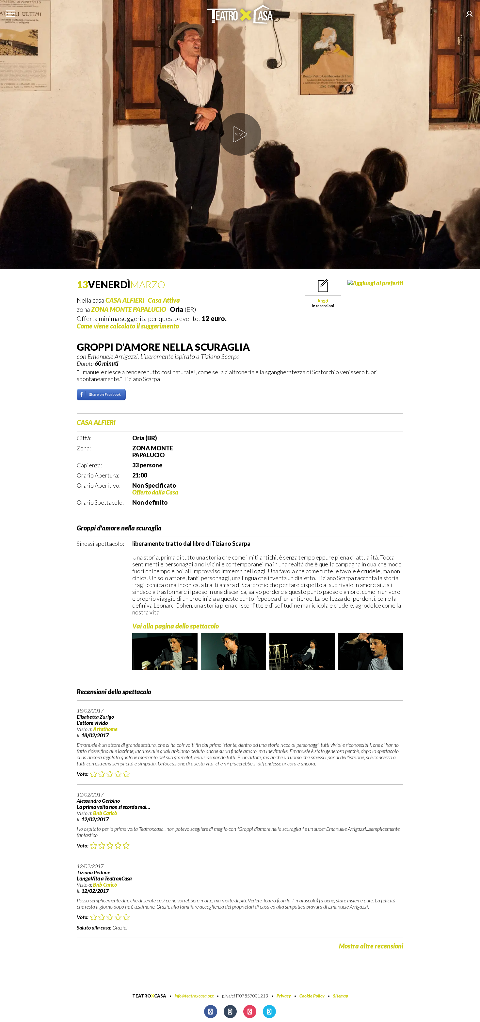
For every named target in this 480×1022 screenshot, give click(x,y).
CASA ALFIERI (124, 300)
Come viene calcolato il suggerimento (128, 326)
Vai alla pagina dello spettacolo (175, 626)
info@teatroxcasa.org (194, 995)
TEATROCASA (149, 995)
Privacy (284, 995)
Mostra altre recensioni (371, 946)
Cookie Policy (312, 995)
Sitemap (340, 995)
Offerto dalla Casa (155, 492)
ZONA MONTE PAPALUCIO (128, 309)
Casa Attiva (164, 300)
